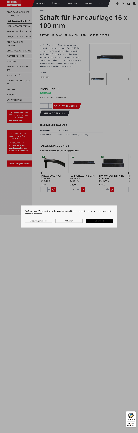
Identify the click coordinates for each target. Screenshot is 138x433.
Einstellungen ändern (38, 221)
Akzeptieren (99, 221)
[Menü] (134, 412)
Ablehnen (69, 221)
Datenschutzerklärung (57, 211)
